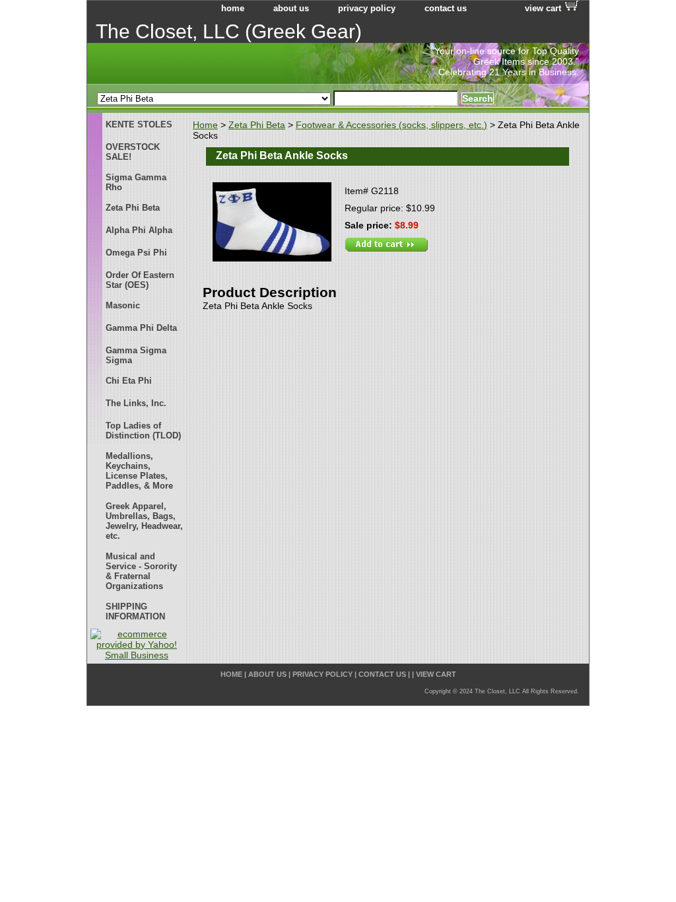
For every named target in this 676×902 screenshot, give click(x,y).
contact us (445, 8)
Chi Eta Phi (129, 381)
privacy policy (366, 8)
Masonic (123, 305)
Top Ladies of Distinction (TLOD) (143, 430)
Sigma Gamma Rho (136, 182)
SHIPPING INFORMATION (135, 611)
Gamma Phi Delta (141, 328)
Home (205, 125)
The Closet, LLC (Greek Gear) (229, 31)
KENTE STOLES (139, 124)
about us (291, 8)
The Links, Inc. (136, 403)
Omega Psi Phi (136, 253)
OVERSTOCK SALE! (133, 152)
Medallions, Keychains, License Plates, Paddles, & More (139, 471)
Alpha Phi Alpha (139, 230)
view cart (543, 8)
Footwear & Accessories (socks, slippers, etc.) (391, 125)
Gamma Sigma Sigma (136, 355)
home (232, 8)
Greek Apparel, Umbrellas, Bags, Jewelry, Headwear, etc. (144, 521)
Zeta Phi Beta (256, 125)
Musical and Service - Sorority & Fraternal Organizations (141, 571)
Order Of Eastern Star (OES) (140, 280)
